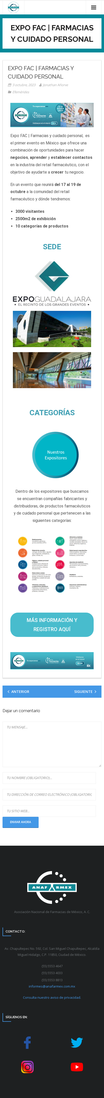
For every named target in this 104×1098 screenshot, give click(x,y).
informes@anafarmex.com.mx (52, 986)
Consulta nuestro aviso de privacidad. (52, 997)
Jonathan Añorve (55, 85)
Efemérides (20, 92)
